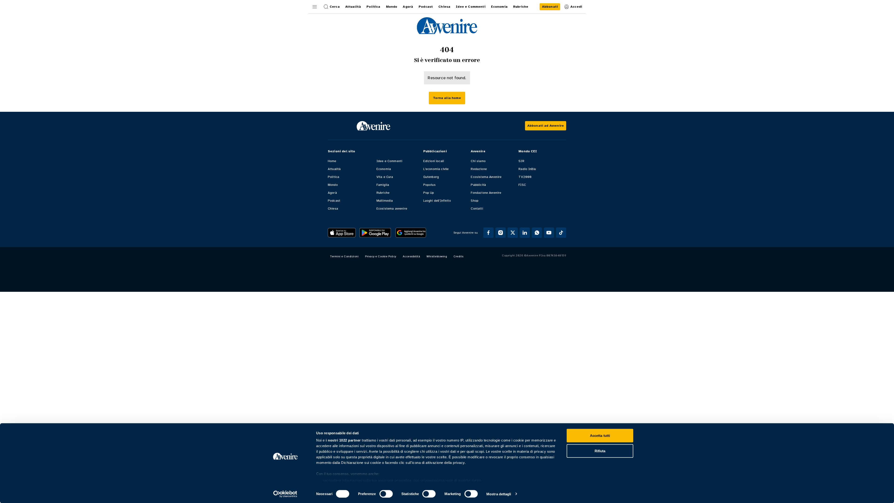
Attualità (334, 169)
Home (332, 161)
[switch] (386, 493)
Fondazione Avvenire (486, 193)
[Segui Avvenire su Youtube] (549, 233)
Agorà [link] (408, 7)
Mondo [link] (391, 7)
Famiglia (382, 185)
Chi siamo (478, 161)
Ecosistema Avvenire (486, 177)
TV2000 (525, 177)
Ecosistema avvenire (391, 209)
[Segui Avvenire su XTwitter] (513, 233)
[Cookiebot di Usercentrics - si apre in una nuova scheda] (285, 493)
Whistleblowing (437, 256)
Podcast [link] (426, 7)
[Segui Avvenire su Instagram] (500, 233)
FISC (522, 185)
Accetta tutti (600, 436)
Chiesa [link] (444, 7)
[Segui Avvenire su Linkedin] (525, 233)
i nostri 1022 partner (343, 440)
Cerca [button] (335, 7)
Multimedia (384, 201)
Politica (333, 177)
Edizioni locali (433, 161)
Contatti (477, 209)
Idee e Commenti (389, 161)
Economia (383, 169)
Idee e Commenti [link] (470, 7)
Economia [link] (499, 7)
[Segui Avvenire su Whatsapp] (537, 233)
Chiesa (333, 209)
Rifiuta (600, 451)
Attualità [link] (353, 7)
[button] (315, 7)
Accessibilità (411, 256)
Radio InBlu (527, 169)
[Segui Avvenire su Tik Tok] (561, 233)
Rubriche (382, 193)
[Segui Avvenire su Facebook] (488, 233)
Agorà (332, 193)
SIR (521, 161)
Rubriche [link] (520, 7)
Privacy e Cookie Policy (380, 256)
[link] (550, 6)
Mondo (333, 185)
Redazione (479, 169)
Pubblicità (478, 185)
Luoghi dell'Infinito (437, 201)
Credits (459, 256)
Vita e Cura (384, 177)
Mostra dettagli (498, 494)
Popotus (429, 185)
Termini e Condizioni (344, 256)
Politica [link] (373, 7)
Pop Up (428, 193)
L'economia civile (436, 169)
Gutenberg (431, 177)
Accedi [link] (576, 7)
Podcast (334, 201)
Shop (474, 201)
